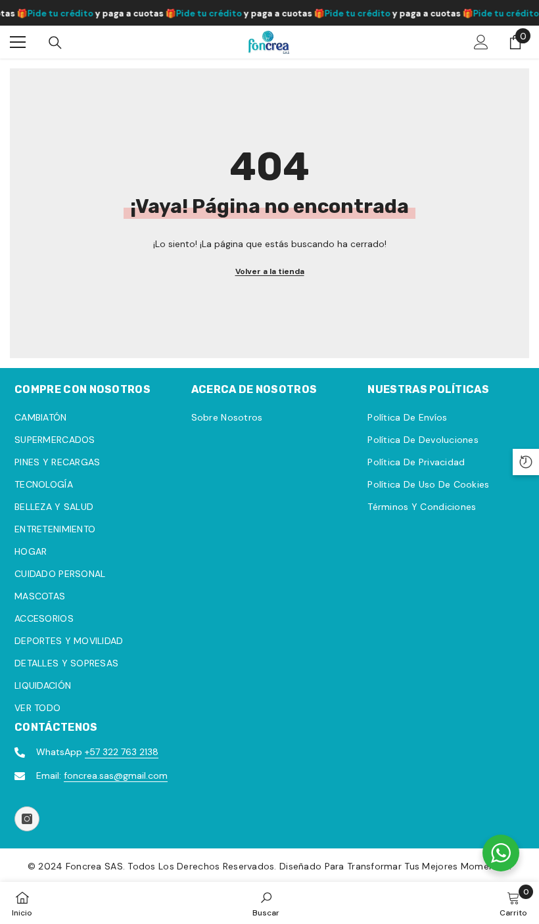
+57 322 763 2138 (121, 752)
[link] (266, 903)
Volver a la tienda (269, 271)
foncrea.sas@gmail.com (116, 775)
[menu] (18, 42)
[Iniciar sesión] (481, 42)
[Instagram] (26, 818)
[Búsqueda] (55, 43)
